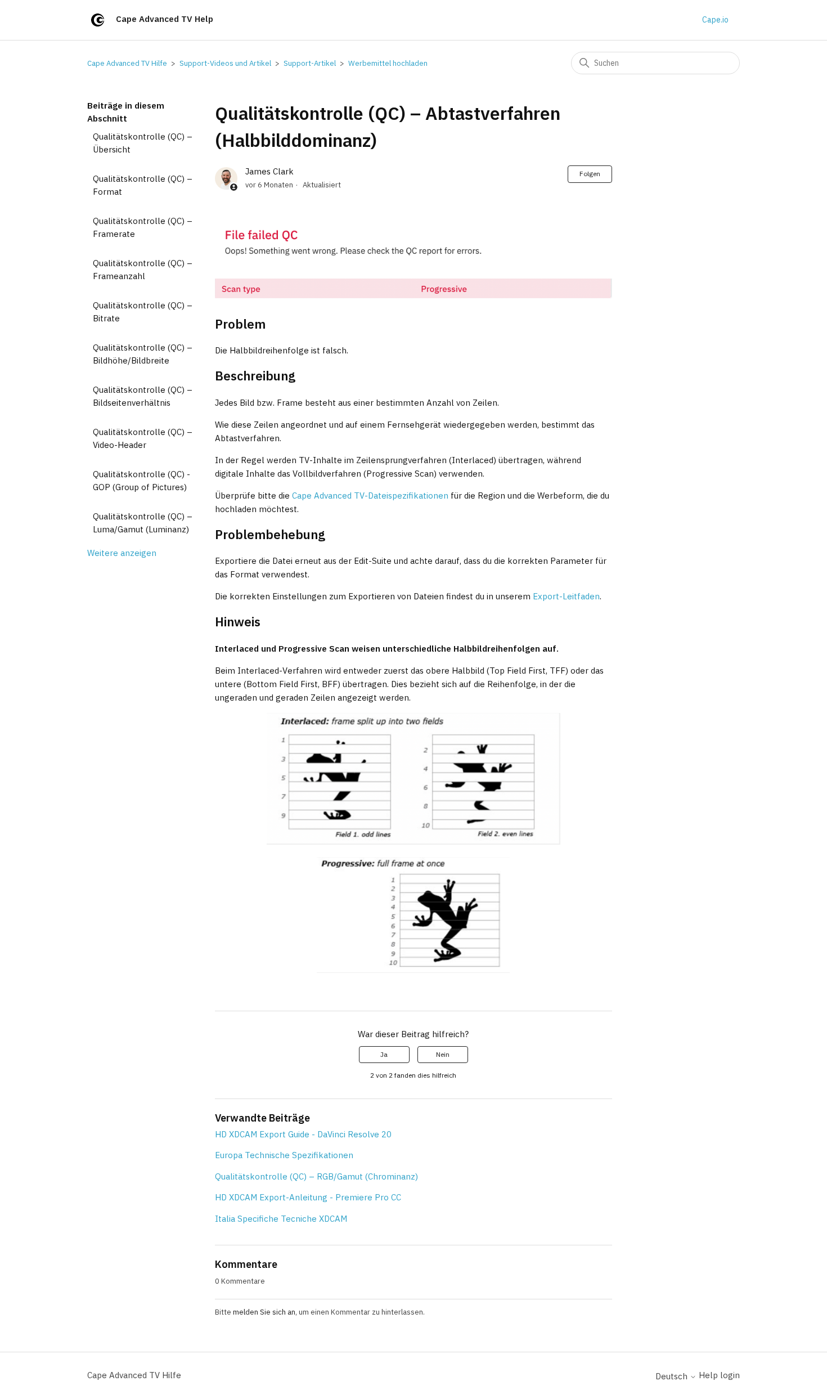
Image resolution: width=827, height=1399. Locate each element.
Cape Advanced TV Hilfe (127, 63)
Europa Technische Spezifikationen (284, 1155)
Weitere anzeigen (121, 553)
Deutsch (672, 1376)
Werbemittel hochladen (388, 63)
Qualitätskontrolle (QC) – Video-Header (142, 438)
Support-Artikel (310, 63)
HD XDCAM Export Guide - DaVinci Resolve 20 (303, 1134)
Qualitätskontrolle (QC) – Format (142, 185)
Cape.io (715, 20)
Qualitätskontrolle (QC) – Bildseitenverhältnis (142, 396)
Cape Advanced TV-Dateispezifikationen (370, 495)
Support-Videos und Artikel (225, 63)
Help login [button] (719, 1375)
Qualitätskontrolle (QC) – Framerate (142, 227)
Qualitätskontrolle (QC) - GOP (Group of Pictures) (141, 480)
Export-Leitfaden (566, 596)
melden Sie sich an (264, 1312)
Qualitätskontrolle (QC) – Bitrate (142, 312)
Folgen (589, 173)
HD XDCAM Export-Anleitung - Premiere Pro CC (308, 1197)
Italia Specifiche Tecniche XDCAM (281, 1218)
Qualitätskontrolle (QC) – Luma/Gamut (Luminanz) (142, 523)
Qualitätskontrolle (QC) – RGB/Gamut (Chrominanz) (316, 1176)
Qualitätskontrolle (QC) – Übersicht (142, 143)
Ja (384, 1054)
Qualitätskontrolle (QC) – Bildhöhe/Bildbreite (142, 354)
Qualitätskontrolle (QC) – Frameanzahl (142, 269)
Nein (443, 1054)
